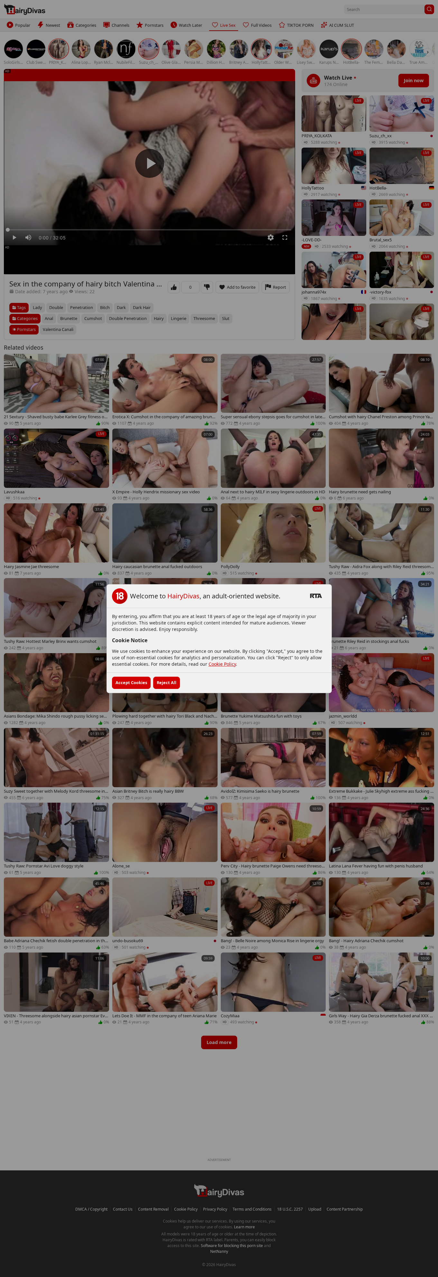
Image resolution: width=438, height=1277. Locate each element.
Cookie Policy (222, 664)
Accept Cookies (131, 682)
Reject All (166, 682)
